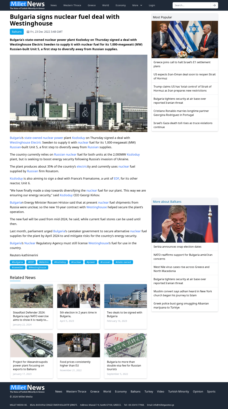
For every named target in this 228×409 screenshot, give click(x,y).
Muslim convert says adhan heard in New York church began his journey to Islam (183, 293)
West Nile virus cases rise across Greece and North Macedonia (181, 269)
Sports (211, 391)
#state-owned (123, 262)
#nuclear (76, 262)
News (54, 5)
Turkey (149, 391)
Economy (121, 5)
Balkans (136, 391)
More (135, 5)
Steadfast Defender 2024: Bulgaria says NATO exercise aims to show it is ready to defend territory (31, 316)
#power (91, 262)
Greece (92, 5)
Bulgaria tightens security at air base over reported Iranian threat (180, 101)
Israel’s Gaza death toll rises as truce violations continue (183, 125)
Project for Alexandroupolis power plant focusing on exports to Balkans (30, 365)
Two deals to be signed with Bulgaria (124, 314)
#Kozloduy (60, 262)
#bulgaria (17, 262)
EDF (116, 178)
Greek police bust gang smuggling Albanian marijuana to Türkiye (181, 305)
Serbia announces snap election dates (177, 246)
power (58, 138)
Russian (15, 147)
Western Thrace (72, 5)
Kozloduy (78, 138)
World (105, 5)
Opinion (198, 391)
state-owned (33, 138)
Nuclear (29, 243)
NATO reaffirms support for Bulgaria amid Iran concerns (183, 257)
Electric (36, 142)
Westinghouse (20, 142)
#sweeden (17, 267)
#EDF (31, 262)
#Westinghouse (37, 267)
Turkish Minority (178, 391)
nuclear (48, 138)
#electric (44, 262)
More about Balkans (167, 202)
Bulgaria (16, 138)
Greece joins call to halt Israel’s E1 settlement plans (182, 64)
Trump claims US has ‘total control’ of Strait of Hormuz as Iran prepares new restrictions (182, 88)
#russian (105, 262)
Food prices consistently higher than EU (75, 363)
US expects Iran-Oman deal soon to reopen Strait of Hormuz (185, 76)
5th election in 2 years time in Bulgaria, (78, 314)
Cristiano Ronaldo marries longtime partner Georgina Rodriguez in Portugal (181, 113)
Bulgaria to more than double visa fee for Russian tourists (124, 365)
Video (160, 391)
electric (82, 166)
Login (152, 5)
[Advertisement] (184, 164)
